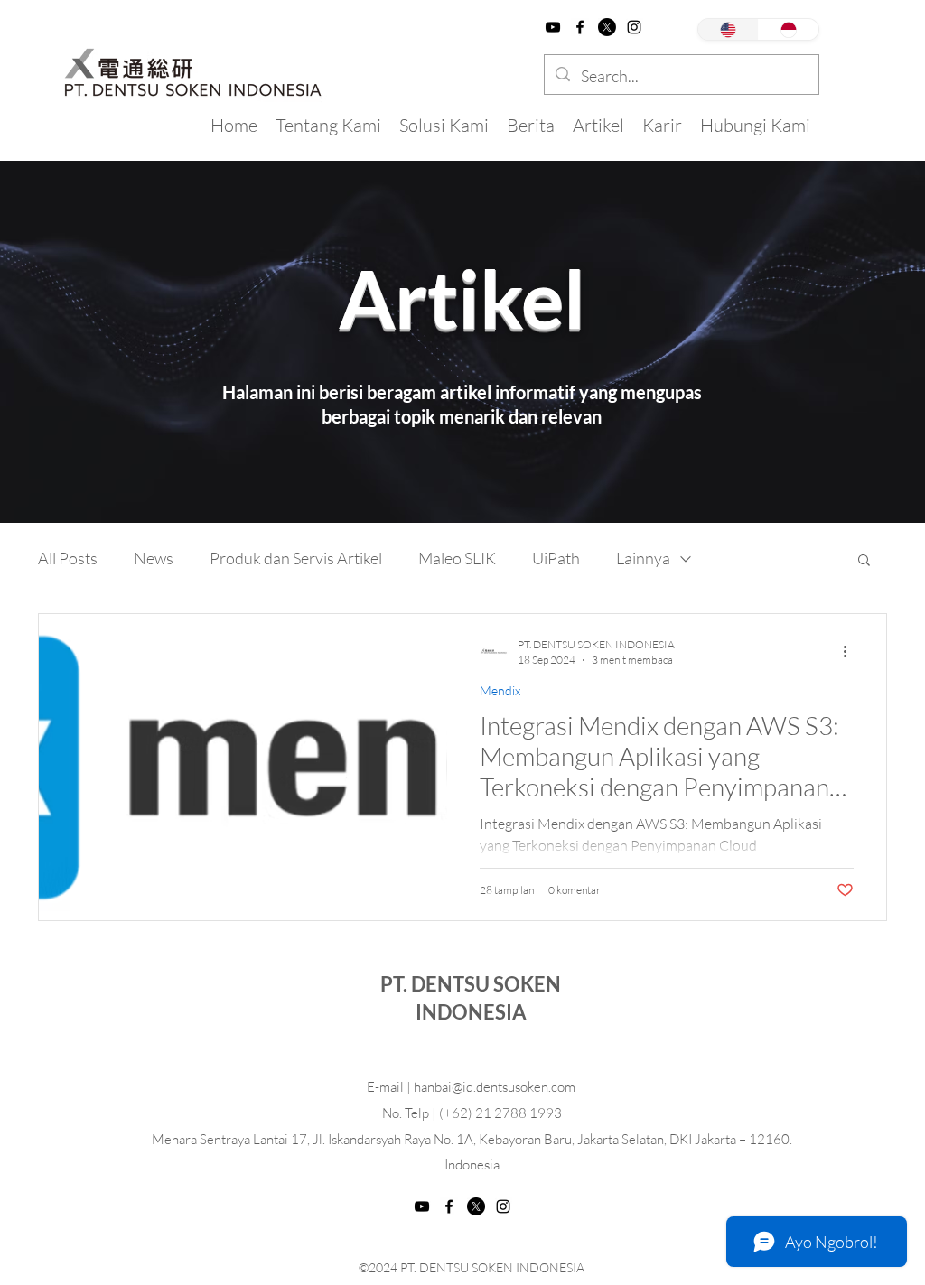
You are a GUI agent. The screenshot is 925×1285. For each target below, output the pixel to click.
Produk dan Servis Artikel (296, 558)
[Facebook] (580, 27)
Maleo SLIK (457, 558)
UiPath (556, 558)
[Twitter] (607, 27)
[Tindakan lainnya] (851, 651)
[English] (728, 29)
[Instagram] (634, 27)
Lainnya (643, 558)
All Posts (68, 558)
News (153, 558)
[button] (864, 561)
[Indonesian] (788, 29)
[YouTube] (553, 27)
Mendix (500, 690)
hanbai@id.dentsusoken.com (494, 1086)
